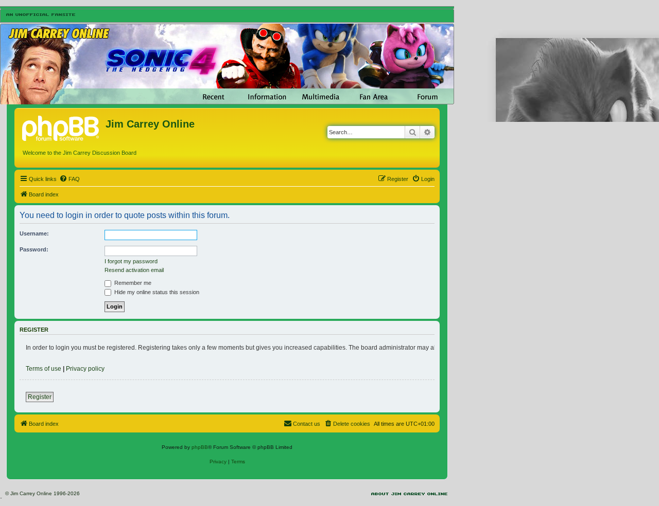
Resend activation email (134, 270)
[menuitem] (69, 179)
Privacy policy (85, 368)
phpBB (200, 447)
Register (39, 397)
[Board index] (61, 127)
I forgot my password (131, 261)
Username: (34, 233)
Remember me (132, 283)
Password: (34, 249)
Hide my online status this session (156, 292)
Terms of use (43, 368)
